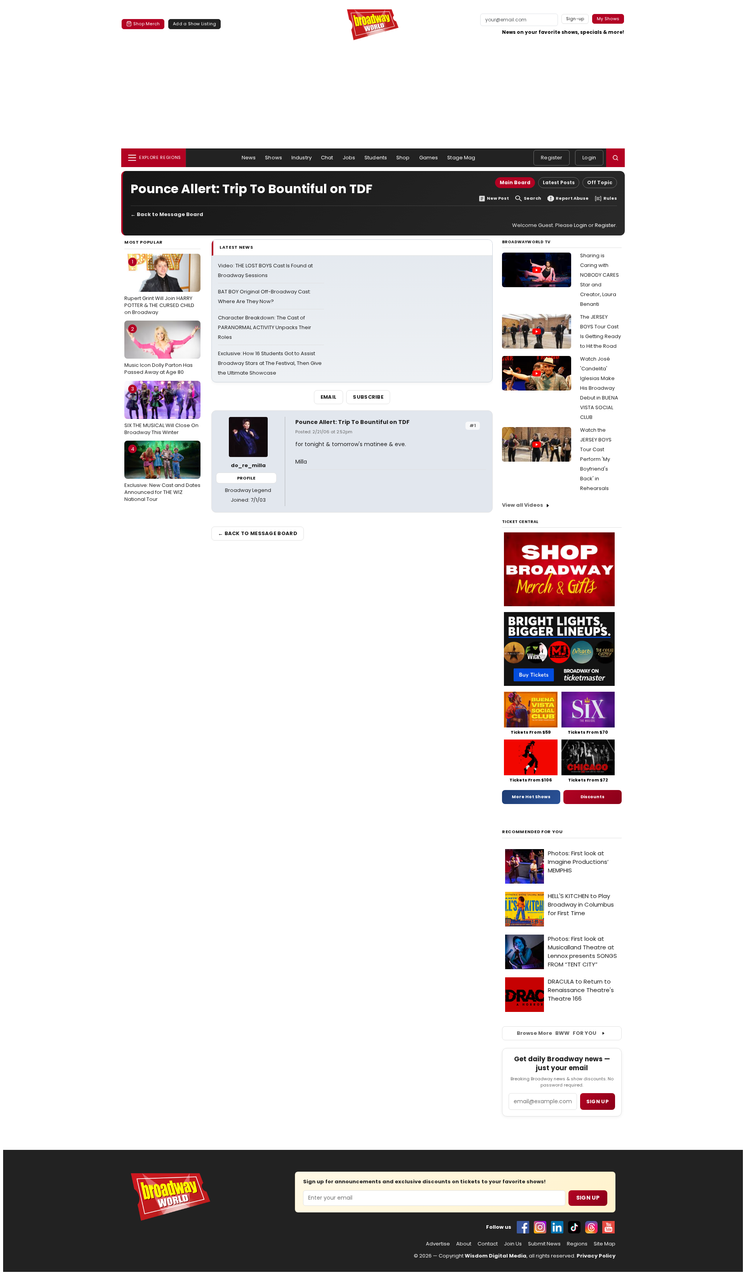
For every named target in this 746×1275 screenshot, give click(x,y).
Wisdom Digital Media (495, 1255)
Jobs (349, 157)
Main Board (515, 182)
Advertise (438, 1243)
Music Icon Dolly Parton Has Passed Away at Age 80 (158, 350)
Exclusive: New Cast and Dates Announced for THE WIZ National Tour (162, 474)
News (249, 157)
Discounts (592, 797)
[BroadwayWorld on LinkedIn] (557, 1227)
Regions (577, 1243)
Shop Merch (146, 24)
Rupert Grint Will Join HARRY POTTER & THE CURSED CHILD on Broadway (159, 287)
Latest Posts (559, 182)
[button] (615, 157)
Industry (301, 157)
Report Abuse (572, 198)
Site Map (604, 1243)
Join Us (513, 1243)
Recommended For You (532, 832)
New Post (498, 198)
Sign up (597, 1101)
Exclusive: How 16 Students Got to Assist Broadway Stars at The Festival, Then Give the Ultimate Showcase (270, 363)
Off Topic (599, 182)
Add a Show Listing (194, 24)
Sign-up (575, 19)
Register (551, 157)
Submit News (544, 1243)
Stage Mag (461, 157)
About (463, 1243)
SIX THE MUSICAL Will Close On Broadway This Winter (161, 410)
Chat (327, 157)
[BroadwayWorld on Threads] (591, 1227)
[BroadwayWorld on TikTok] (574, 1227)
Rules (610, 198)
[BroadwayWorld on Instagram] (540, 1227)
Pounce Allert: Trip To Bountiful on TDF (352, 422)
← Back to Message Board (167, 214)
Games (428, 157)
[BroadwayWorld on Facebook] (523, 1227)
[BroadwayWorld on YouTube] (608, 1227)
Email (329, 397)
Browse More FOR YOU (556, 1033)
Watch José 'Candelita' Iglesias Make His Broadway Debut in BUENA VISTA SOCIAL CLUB (599, 388)
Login (589, 157)
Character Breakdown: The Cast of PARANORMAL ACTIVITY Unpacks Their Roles (264, 327)
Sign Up (588, 1198)
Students (375, 157)
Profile (246, 478)
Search (532, 198)
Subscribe (368, 397)
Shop (403, 157)
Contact (488, 1243)
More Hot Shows (531, 797)
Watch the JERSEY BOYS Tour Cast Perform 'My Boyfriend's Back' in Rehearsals (596, 459)
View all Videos (522, 505)
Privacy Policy (596, 1255)
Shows (273, 157)
